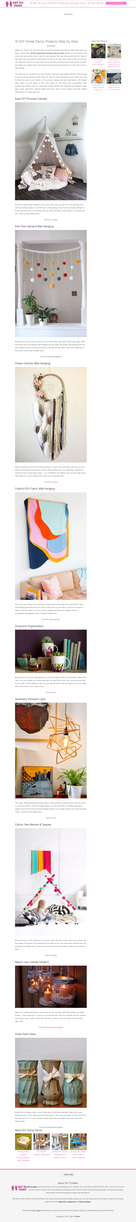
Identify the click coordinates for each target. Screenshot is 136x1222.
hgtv (54, 818)
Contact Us (71, 1202)
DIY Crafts (36, 1210)
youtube (54, 220)
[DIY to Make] (14, 6)
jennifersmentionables (54, 1027)
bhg (54, 692)
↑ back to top (68, 1174)
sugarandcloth (54, 619)
